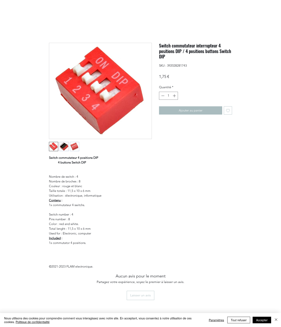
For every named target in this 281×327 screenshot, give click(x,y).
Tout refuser (239, 320)
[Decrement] (162, 96)
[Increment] (175, 96)
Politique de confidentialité (33, 322)
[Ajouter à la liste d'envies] (228, 110)
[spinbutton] (168, 96)
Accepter (262, 320)
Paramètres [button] (216, 320)
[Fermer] (276, 320)
